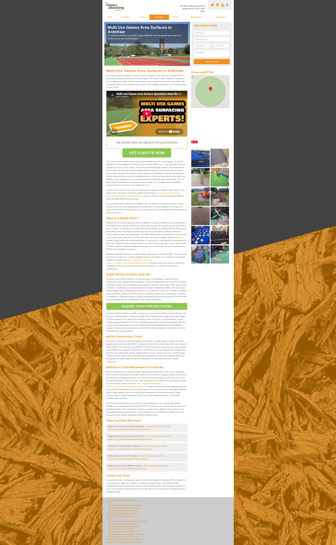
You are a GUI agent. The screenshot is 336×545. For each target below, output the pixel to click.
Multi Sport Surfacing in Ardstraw (121, 524)
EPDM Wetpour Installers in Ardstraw (123, 513)
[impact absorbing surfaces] (115, 6)
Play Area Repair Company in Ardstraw (122, 537)
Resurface (220, 17)
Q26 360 (142, 17)
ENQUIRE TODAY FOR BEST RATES (147, 306)
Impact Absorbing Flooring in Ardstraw (121, 500)
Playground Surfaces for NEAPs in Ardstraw (126, 534)
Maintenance (196, 17)
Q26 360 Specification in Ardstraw (120, 516)
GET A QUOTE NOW (146, 153)
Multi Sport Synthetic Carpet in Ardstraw (124, 508)
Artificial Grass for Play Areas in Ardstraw (125, 505)
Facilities (159, 17)
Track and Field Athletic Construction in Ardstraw (128, 521)
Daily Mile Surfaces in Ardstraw (120, 529)
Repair (175, 17)
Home (110, 17)
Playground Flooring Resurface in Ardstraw (123, 542)
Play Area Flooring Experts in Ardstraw (124, 526)
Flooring (125, 17)
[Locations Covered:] (105, 2)
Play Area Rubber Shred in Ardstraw (123, 511)
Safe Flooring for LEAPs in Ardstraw (123, 532)
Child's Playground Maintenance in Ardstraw (124, 539)
